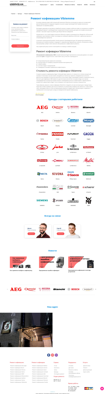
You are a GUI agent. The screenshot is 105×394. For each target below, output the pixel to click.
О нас (55, 365)
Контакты (92, 4)
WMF (88, 205)
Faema (42, 139)
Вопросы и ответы (70, 4)
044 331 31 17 (57, 379)
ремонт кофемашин (39, 393)
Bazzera (73, 112)
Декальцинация (87, 370)
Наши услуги (43, 4)
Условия (71, 365)
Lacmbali (57, 165)
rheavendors (42, 192)
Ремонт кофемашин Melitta (39, 365)
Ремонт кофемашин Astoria (39, 367)
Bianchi (88, 112)
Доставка (71, 367)
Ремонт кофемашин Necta (17, 372)
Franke (57, 139)
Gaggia (88, 139)
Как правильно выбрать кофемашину (21, 270)
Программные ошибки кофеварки (49, 270)
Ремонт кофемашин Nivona (17, 370)
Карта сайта (86, 372)
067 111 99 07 (57, 381)
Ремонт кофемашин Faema (17, 380)
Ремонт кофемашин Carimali (40, 372)
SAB (58, 192)
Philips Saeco (73, 179)
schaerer (88, 192)
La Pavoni (88, 152)
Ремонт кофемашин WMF (17, 374)
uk (94, 1)
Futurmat (73, 139)
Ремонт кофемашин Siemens (40, 380)
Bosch (42, 125)
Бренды (56, 372)
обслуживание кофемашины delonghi (51, 393)
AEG (42, 112)
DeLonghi (88, 125)
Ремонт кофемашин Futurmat (40, 376)
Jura (58, 152)
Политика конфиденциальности (75, 375)
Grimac (42, 152)
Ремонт (85, 367)
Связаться (31, 233)
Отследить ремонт (59, 374)
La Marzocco (73, 152)
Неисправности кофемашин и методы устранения (79, 270)
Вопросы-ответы (73, 370)
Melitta (88, 165)
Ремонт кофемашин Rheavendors (19, 376)
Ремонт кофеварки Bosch (17, 367)
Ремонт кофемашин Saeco (39, 370)
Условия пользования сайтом (74, 372)
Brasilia (58, 125)
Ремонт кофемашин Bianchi (39, 378)
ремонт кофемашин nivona (64, 393)
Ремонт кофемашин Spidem (17, 378)
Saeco (73, 192)
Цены (52, 4)
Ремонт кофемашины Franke (40, 382)
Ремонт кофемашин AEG (39, 374)
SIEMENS (42, 205)
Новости (79, 4)
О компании (59, 4)
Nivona (57, 179)
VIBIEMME (73, 205)
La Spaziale (42, 165)
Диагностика (86, 365)
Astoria (57, 112)
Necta (42, 179)
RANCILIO (88, 179)
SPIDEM (58, 205)
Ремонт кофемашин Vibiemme (18, 382)
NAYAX (86, 4)
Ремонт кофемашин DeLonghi (18, 365)
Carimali (73, 125)
